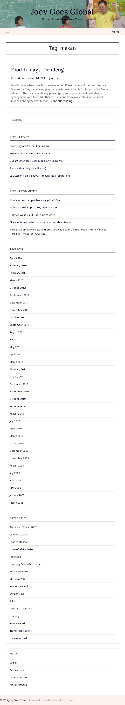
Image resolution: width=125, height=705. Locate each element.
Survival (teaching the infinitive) (28, 168)
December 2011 (19, 302)
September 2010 (19, 406)
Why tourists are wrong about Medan (50, 222)
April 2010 (16, 428)
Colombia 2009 (18, 534)
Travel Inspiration (20, 630)
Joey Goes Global (62, 11)
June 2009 (15, 480)
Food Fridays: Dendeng (37, 69)
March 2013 (16, 280)
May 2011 (15, 347)
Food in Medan (18, 541)
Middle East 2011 (20, 571)
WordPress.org (18, 684)
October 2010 (18, 398)
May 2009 (15, 487)
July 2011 (15, 339)
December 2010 (19, 384)
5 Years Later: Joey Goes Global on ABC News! (36, 160)
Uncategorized (18, 638)
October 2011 (18, 317)
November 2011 (19, 310)
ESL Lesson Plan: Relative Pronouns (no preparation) (40, 175)
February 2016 (18, 265)
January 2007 (17, 495)
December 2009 (19, 450)
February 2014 (18, 272)
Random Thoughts (20, 586)
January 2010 (17, 443)
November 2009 (19, 458)
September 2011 (19, 324)
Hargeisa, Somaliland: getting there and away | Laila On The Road (47, 229)
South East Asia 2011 (22, 608)
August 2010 (17, 413)
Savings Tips (17, 593)
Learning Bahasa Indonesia (25, 564)
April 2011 (16, 354)
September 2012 (19, 295)
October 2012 (18, 287)
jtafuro (13, 207)
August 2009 (17, 465)
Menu (115, 31)
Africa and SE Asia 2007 (23, 527)
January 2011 (17, 376)
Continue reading (61, 101)
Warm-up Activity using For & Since (30, 153)
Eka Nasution (17, 222)
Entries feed (17, 670)
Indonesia (15, 556)
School (13, 601)
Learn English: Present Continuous (29, 146)
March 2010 (16, 435)
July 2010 (15, 421)
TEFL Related (17, 623)
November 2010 (19, 391)
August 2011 (17, 332)
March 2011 (16, 361)
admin (55, 78)
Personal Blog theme (62, 700)
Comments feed (19, 677)
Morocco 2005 (18, 579)
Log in (13, 662)
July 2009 (15, 473)
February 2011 (18, 369)
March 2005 (16, 502)
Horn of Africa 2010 (21, 549)
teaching (15, 616)
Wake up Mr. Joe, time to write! (39, 207)
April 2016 (16, 258)
